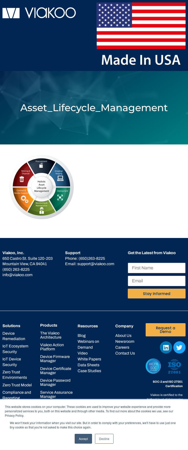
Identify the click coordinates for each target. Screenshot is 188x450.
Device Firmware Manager (55, 359)
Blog (82, 335)
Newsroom (124, 341)
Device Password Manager (55, 382)
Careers (122, 347)
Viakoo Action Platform (52, 347)
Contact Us (125, 353)
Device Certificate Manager (55, 371)
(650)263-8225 (92, 258)
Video (83, 353)
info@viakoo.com (17, 275)
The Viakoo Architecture (50, 335)
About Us (123, 335)
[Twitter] (179, 347)
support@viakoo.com (95, 264)
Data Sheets (88, 365)
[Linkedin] (166, 347)
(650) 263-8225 (16, 269)
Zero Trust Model (17, 385)
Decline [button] (104, 439)
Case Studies (89, 371)
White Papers (89, 359)
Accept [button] (83, 439)
